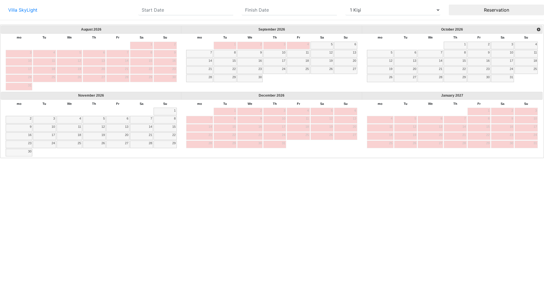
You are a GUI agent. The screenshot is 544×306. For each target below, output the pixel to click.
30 (260, 77)
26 (331, 69)
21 (210, 69)
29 (234, 77)
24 (283, 69)
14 (210, 60)
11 (307, 52)
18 (307, 60)
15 (234, 60)
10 (283, 52)
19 (331, 60)
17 (283, 60)
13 (354, 52)
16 (260, 60)
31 (511, 77)
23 (260, 69)
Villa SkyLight (22, 10)
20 (354, 60)
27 (354, 69)
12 (331, 52)
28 (210, 77)
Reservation (496, 10)
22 (234, 69)
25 (307, 69)
